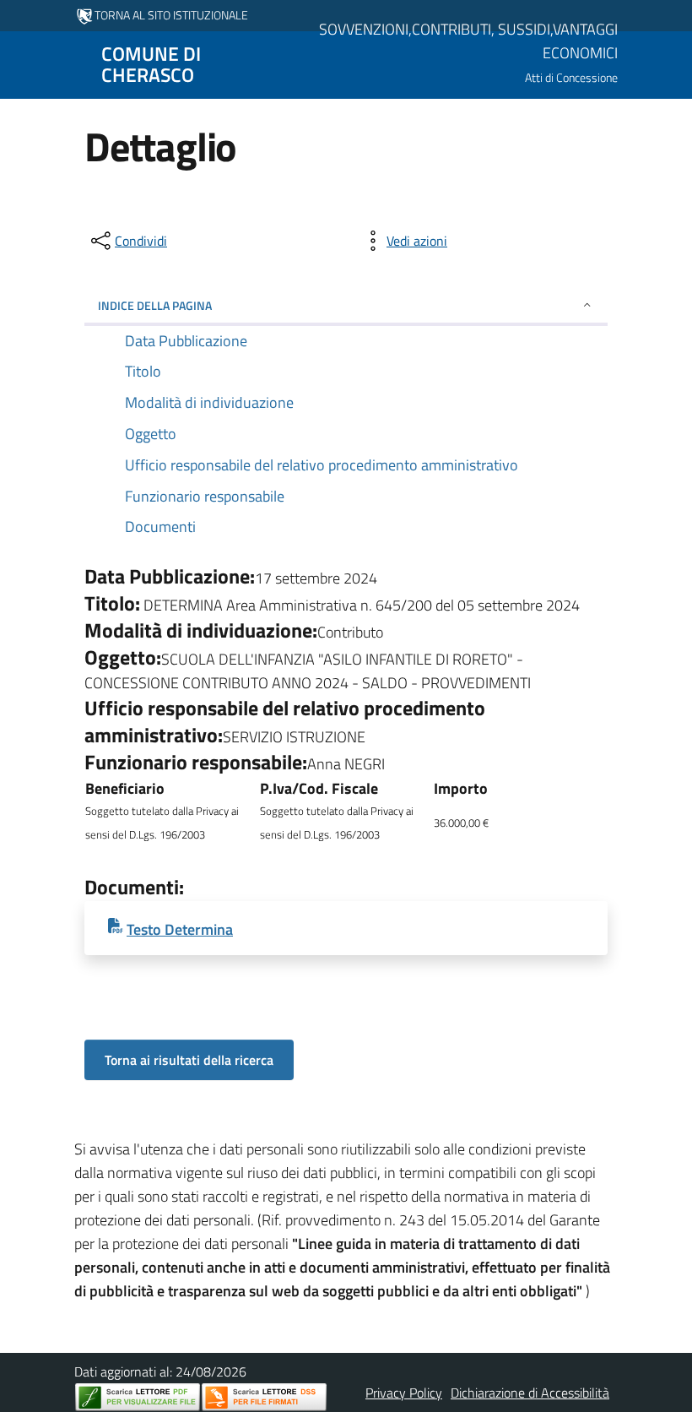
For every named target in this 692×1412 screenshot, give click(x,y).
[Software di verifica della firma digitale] (264, 1397)
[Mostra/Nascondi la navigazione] (20, 63)
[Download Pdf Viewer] (137, 1397)
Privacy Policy (403, 1392)
